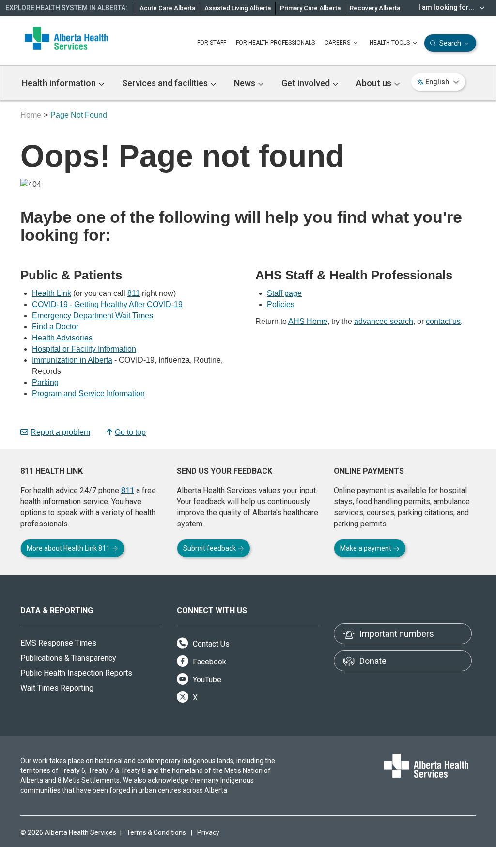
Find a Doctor (55, 327)
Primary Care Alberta (310, 8)
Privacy (208, 832)
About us (374, 83)
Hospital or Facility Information (84, 349)
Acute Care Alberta (167, 8)
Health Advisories (62, 338)
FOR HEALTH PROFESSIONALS (275, 42)
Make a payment (366, 548)
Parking (45, 382)
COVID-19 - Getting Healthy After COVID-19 (107, 304)
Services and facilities (166, 83)
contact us (443, 321)
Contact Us (210, 643)
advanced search (383, 321)
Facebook (208, 661)
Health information (60, 83)
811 (133, 293)
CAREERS (338, 42)
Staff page (284, 293)
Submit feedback (210, 548)
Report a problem (60, 432)
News (245, 83)
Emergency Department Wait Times (92, 315)
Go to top (130, 432)
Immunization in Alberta (72, 360)
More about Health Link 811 (69, 548)
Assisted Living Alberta (237, 8)
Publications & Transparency (68, 657)
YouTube (206, 679)
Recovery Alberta (375, 8)
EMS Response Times (58, 642)
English (437, 82)
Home (30, 115)
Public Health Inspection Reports (76, 673)
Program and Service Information (88, 393)
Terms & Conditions (156, 832)
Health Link (51, 293)
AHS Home (307, 321)
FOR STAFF (211, 42)
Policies (280, 304)
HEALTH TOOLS (390, 42)
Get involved (306, 83)
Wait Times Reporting (56, 688)
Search (450, 43)
